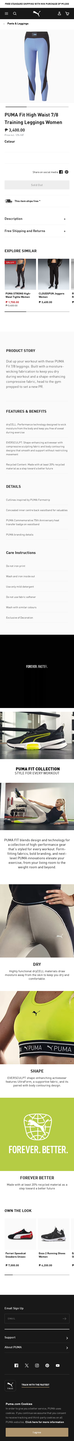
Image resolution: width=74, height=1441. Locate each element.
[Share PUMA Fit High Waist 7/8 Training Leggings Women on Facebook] (61, 172)
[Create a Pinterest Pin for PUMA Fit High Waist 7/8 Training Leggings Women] (66, 172)
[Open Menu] (7, 13)
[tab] (16, 107)
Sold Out (37, 185)
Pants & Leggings (17, 23)
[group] (20, 279)
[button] (7, 13)
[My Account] (59, 13)
